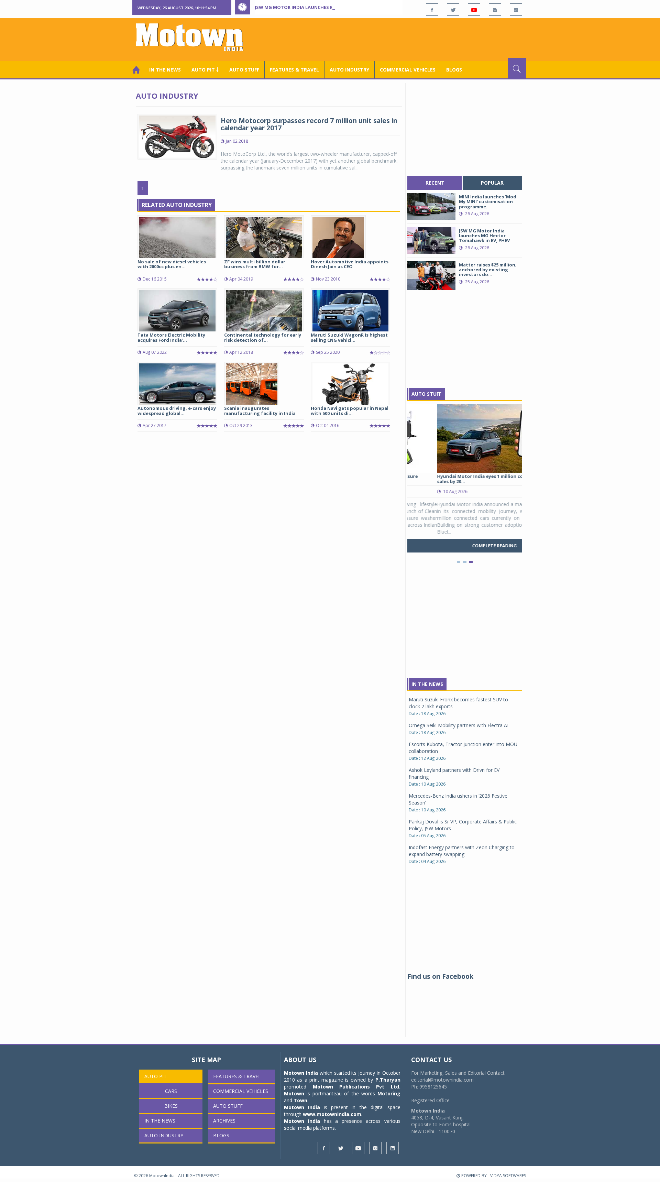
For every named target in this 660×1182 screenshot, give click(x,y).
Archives (224, 1120)
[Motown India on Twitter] (453, 9)
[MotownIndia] (194, 37)
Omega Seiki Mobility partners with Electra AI (458, 725)
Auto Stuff (244, 69)
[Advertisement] (401, 38)
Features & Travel (294, 69)
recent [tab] (435, 182)
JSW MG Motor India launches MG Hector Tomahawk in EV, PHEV (333, 7)
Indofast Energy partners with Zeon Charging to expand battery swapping (462, 850)
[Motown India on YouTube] (474, 9)
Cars (171, 1091)
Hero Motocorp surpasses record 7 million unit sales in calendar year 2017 (309, 124)
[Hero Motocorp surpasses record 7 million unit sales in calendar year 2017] (177, 136)
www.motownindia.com (332, 1114)
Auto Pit (155, 1076)
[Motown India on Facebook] (432, 9)
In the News (165, 69)
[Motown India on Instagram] (495, 9)
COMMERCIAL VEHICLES (408, 69)
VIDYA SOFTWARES (508, 1176)
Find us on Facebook (440, 976)
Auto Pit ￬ (205, 69)
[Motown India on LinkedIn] (516, 9)
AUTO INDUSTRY (349, 69)
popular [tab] (492, 182)
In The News (427, 684)
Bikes (171, 1106)
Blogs (454, 69)
